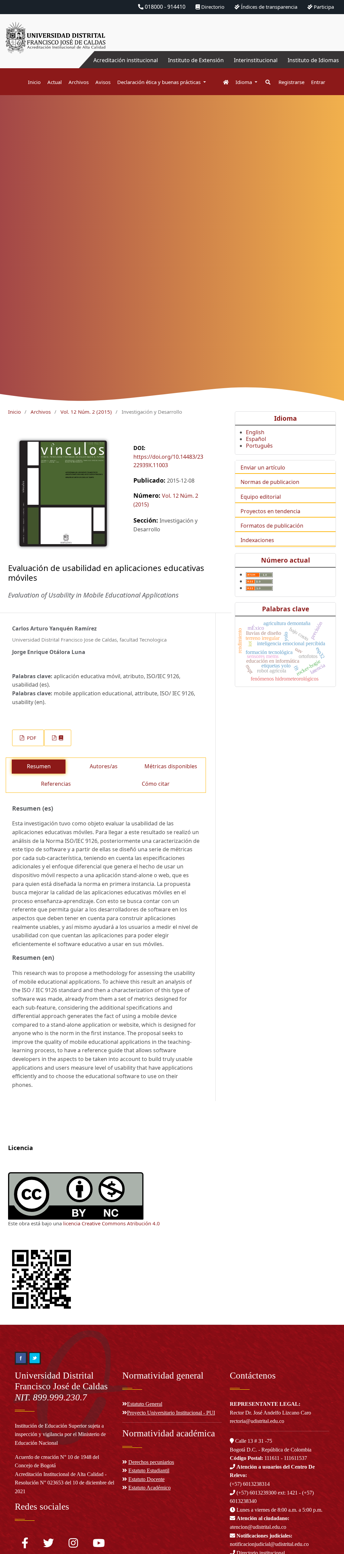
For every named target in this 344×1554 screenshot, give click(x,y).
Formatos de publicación (272, 525)
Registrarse (291, 82)
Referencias (56, 783)
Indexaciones (257, 540)
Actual (54, 82)
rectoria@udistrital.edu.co (257, 1421)
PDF (31, 737)
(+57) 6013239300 (256, 1493)
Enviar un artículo (263, 467)
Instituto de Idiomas (313, 60)
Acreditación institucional (125, 60)
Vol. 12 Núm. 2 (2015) (86, 411)
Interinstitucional (255, 60)
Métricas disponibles (170, 766)
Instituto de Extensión (196, 60)
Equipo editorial (261, 496)
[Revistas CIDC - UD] (222, 82)
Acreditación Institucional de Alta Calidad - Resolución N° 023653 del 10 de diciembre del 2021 (64, 1482)
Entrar (318, 82)
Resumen (39, 766)
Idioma (244, 82)
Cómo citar (156, 783)
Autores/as (104, 766)
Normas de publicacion (270, 482)
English (255, 432)
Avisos (103, 82)
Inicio (34, 82)
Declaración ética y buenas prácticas (159, 82)
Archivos (79, 82)
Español (256, 439)
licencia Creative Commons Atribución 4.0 (111, 1223)
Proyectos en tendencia (270, 511)
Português (259, 445)
